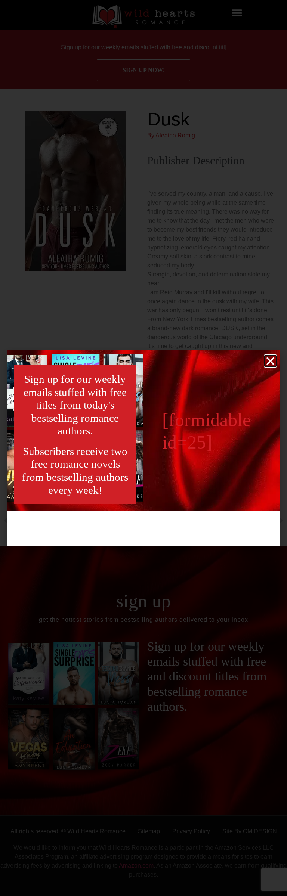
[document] (143, 448)
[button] (270, 361)
